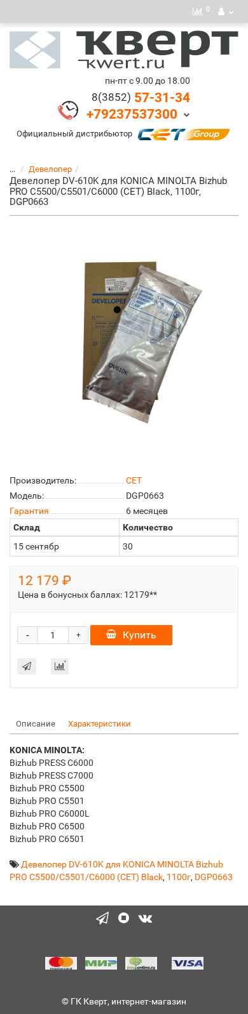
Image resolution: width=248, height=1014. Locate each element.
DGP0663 (214, 877)
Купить (139, 635)
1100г (179, 877)
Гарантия (29, 511)
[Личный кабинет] (225, 11)
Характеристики (99, 723)
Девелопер (50, 169)
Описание (35, 723)
